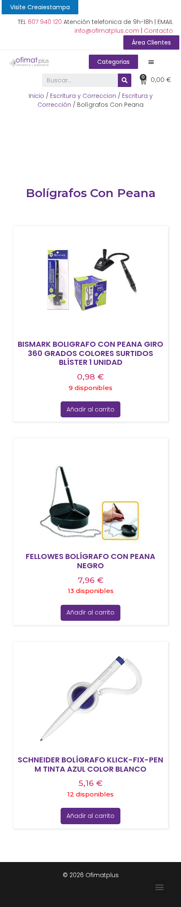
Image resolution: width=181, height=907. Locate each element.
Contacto (158, 30)
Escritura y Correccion (83, 96)
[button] (40, 7)
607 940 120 (45, 22)
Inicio (36, 96)
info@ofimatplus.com (107, 30)
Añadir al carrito (90, 409)
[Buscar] (124, 80)
